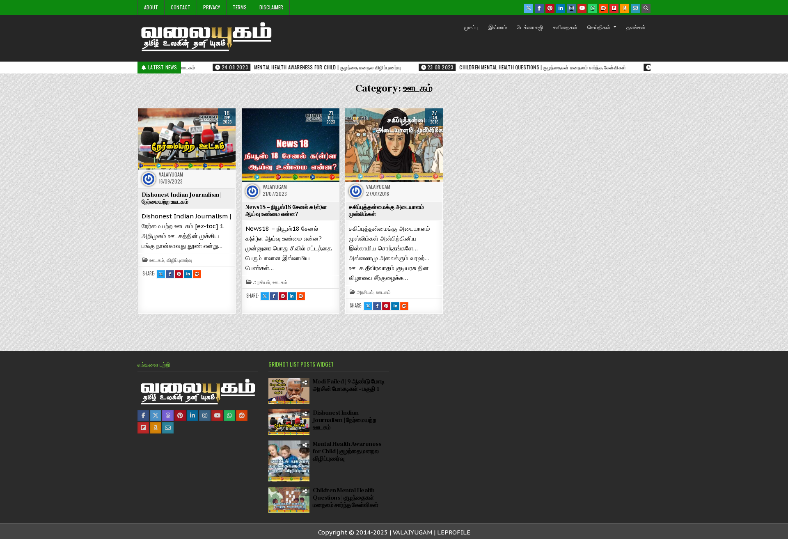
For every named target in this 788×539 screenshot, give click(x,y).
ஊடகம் (156, 259)
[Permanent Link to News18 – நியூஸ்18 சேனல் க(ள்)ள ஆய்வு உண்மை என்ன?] (290, 145)
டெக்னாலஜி (530, 27)
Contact (180, 7)
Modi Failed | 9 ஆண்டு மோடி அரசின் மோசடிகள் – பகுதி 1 (349, 385)
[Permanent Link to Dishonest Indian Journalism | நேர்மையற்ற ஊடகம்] (186, 139)
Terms (240, 7)
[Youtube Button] (581, 8)
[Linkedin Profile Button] (192, 415)
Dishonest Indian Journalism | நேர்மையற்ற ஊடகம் (182, 198)
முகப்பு (471, 27)
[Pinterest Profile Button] (180, 415)
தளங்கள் (636, 27)
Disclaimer (271, 7)
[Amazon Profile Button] (155, 427)
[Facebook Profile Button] (143, 415)
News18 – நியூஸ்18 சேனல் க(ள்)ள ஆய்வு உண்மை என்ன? (286, 211)
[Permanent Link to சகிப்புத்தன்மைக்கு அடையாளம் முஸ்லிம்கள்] (394, 145)
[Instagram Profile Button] (205, 415)
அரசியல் (261, 282)
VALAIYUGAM (171, 174)
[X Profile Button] (155, 415)
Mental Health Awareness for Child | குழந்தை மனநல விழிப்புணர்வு (347, 451)
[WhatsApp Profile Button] (229, 415)
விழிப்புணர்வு (179, 259)
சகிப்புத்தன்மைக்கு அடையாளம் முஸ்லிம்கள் (386, 211)
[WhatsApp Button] (592, 8)
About (151, 7)
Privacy (211, 7)
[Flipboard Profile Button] (143, 427)
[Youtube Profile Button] (217, 415)
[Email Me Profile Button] (168, 427)
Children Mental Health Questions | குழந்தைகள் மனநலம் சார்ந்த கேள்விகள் (345, 497)
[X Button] (528, 8)
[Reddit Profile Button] (241, 415)
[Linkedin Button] (560, 8)
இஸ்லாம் (497, 27)
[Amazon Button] (624, 8)
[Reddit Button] (603, 8)
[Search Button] (646, 8)
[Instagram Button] (571, 8)
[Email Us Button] (635, 8)
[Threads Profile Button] (168, 415)
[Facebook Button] (539, 8)
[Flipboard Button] (613, 8)
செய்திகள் (598, 27)
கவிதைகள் (565, 27)
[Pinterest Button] (549, 8)
